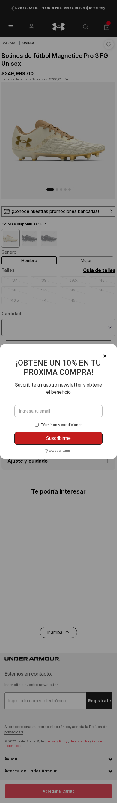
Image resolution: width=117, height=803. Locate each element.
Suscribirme (58, 438)
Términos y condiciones (61, 424)
